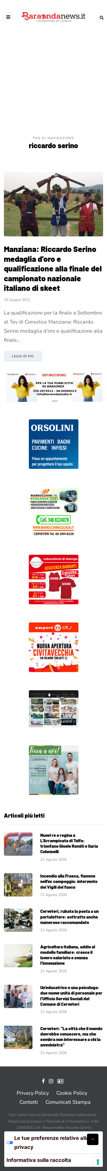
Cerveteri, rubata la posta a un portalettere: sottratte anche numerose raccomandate (69, 916)
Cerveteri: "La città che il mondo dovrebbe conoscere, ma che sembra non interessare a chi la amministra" (71, 1036)
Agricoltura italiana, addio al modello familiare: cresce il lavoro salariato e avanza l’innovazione (67, 955)
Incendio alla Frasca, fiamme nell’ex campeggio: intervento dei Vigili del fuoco (68, 881)
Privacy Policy (33, 1093)
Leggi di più (23, 356)
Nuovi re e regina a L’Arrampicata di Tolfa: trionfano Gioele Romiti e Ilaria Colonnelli (69, 843)
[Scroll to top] (92, 1139)
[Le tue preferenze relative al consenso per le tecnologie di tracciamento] (98, 1162)
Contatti (28, 1102)
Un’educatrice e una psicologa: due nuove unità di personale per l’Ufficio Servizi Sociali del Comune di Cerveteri (71, 995)
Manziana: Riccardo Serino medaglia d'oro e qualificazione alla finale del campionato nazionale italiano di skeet (53, 268)
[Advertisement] (53, 79)
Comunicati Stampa (68, 1102)
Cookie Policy (71, 1093)
